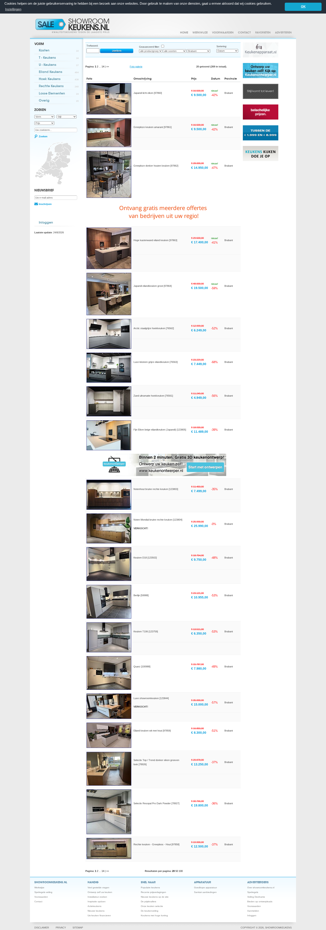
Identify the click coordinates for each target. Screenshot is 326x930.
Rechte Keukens (59, 86)
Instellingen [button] (13, 9)
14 (103, 66)
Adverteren (283, 32)
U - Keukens (59, 65)
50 (177, 871)
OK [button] (303, 6)
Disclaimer (41, 927)
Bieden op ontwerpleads (259, 901)
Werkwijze (200, 32)
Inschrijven (45, 204)
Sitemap (78, 927)
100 (181, 871)
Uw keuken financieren (99, 915)
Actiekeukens (94, 906)
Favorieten (263, 32)
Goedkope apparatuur (205, 887)
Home (184, 32)
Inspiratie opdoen (97, 901)
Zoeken (43, 136)
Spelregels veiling (43, 892)
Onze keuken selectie (152, 906)
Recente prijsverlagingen (153, 892)
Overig (59, 100)
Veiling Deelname (256, 897)
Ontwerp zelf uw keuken (100, 892)
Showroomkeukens (73, 25)
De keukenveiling (149, 911)
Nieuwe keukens (96, 911)
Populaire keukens (150, 887)
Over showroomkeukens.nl (260, 887)
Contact (244, 32)
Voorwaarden (223, 32)
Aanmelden (253, 911)
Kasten (59, 50)
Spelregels (252, 892)
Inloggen (46, 222)
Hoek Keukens (59, 79)
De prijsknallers (148, 901)
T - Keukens (59, 58)
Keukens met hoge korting (154, 915)
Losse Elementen (59, 93)
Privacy (61, 927)
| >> (107, 66)
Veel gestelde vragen (98, 887)
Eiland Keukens (59, 72)
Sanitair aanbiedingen (205, 892)
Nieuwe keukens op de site (155, 897)
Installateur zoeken (97, 897)
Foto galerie (136, 66)
